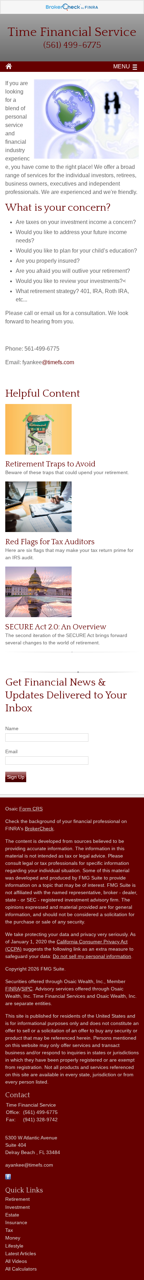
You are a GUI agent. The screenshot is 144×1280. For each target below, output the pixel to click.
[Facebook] (8, 1178)
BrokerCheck (39, 828)
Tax (9, 1230)
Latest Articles (20, 1253)
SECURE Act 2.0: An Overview (55, 627)
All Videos (16, 1261)
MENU (121, 66)
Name (12, 728)
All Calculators (21, 1269)
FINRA (12, 988)
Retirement (17, 1199)
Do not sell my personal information (92, 956)
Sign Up (15, 777)
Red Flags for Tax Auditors (50, 542)
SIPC (27, 988)
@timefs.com (58, 362)
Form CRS (31, 808)
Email (11, 751)
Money (12, 1238)
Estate (12, 1215)
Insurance (16, 1222)
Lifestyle (14, 1246)
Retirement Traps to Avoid (50, 464)
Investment (17, 1207)
